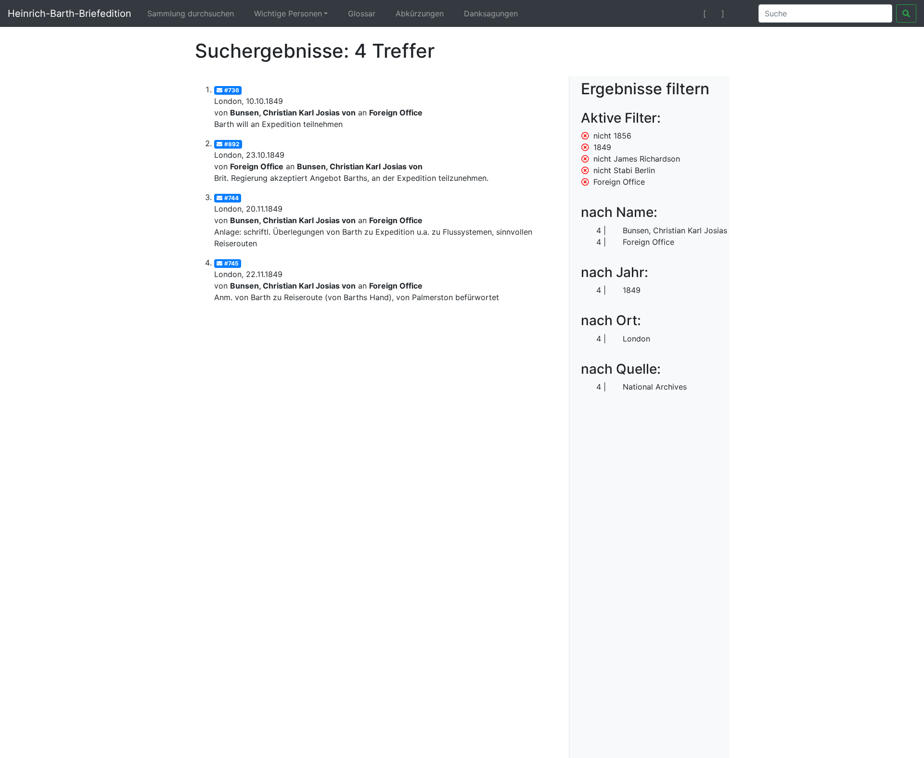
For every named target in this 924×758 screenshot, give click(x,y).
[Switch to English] (739, 13)
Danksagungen (491, 13)
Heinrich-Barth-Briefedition (69, 13)
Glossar (361, 13)
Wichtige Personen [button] (288, 13)
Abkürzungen (420, 13)
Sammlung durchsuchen (190, 13)
